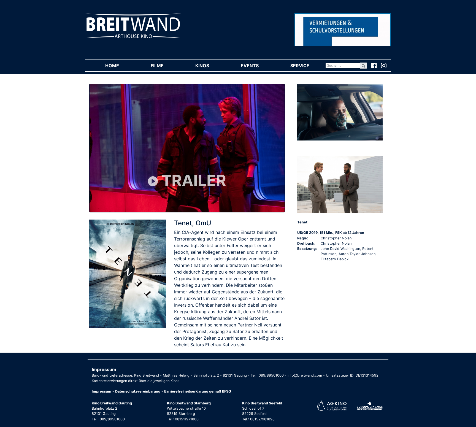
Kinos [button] (210, 65)
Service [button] (307, 65)
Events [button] (257, 65)
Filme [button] (165, 65)
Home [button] (120, 65)
